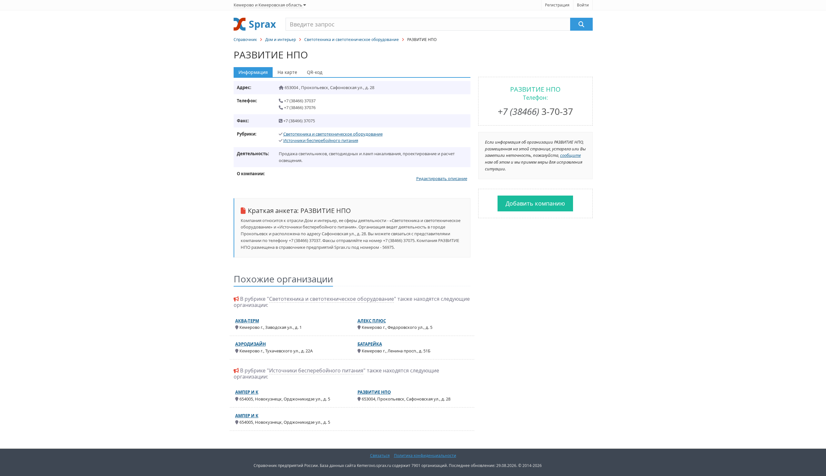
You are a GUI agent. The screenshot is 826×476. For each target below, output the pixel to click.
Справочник (245, 39)
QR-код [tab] (314, 72)
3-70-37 (535, 111)
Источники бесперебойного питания (320, 140)
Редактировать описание (441, 178)
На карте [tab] (287, 72)
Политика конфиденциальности (425, 455)
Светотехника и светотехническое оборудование (351, 39)
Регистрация (557, 5)
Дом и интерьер (280, 39)
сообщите (570, 155)
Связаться (380, 455)
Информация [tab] (253, 72)
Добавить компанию (535, 203)
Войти (583, 5)
